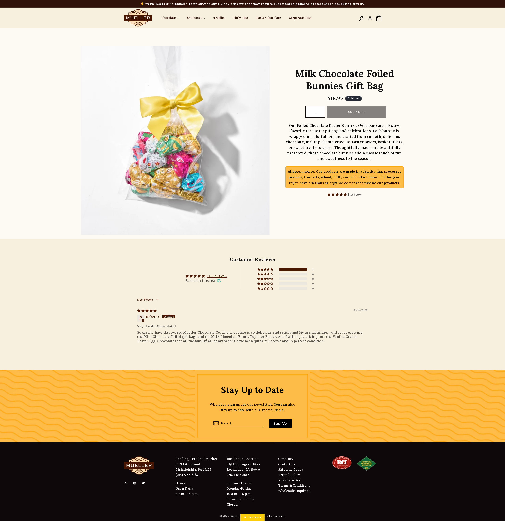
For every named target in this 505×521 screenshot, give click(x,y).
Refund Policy (289, 475)
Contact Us (286, 464)
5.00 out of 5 (217, 276)
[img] (147, 311)
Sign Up (280, 423)
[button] (361, 18)
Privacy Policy (289, 480)
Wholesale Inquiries (294, 491)
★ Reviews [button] (252, 517)
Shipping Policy (290, 469)
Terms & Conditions (294, 485)
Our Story (285, 459)
